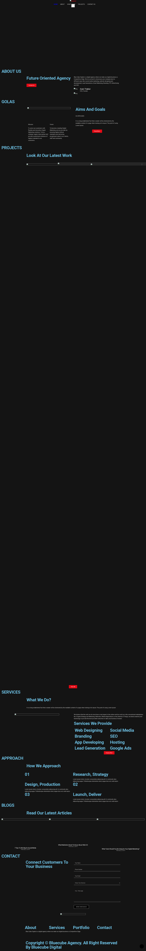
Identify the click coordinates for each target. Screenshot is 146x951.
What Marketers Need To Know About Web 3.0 (73, 845)
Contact (104, 927)
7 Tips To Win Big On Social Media (25, 848)
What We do (71, 4)
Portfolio (81, 927)
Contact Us (91, 4)
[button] (109, 752)
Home (56, 4)
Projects (81, 4)
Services (57, 927)
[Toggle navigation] (73, 5)
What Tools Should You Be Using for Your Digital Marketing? (120, 849)
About (62, 4)
